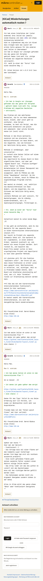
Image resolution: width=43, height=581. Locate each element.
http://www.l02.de (11, 316)
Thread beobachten (11, 500)
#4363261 (36, 328)
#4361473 (36, 28)
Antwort (8, 78)
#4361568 (6, 88)
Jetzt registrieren (11, 565)
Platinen (4, 15)
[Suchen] (32, 3)
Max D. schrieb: (10, 97)
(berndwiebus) (18, 84)
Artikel (16, 8)
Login (38, 3)
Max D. (9, 28)
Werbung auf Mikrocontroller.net (29, 577)
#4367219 (36, 438)
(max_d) (15, 28)
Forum (24, 8)
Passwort (7, 528)
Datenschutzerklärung (28, 575)
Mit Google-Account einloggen (15, 547)
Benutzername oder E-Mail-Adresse (15, 520)
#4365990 (6, 359)
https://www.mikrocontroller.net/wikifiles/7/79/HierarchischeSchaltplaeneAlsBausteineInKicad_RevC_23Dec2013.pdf (21, 293)
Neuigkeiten (7, 8)
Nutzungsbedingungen (11, 577)
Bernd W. (10, 84)
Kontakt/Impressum (13, 575)
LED (25, 38)
